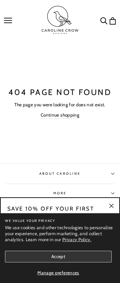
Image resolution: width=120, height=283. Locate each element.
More (60, 193)
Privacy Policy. (76, 239)
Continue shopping (60, 115)
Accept (58, 256)
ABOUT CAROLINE (60, 173)
